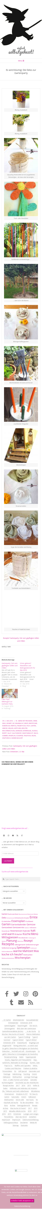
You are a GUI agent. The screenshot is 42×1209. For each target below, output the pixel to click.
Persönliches (8, 1117)
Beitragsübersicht (23, 1105)
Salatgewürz (17, 733)
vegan (33, 736)
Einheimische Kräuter (22, 918)
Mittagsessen (10, 937)
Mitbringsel (27, 731)
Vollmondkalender (7, 951)
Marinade (19, 731)
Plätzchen (20, 941)
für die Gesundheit (26, 1103)
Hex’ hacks (30, 1100)
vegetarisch (6, 738)
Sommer (5, 736)
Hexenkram (6, 931)
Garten (33, 726)
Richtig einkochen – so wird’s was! (25, 1046)
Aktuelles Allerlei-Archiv (17, 1111)
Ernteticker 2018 (26, 1023)
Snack (36, 733)
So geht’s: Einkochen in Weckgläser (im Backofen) (20, 1048)
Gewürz (26, 927)
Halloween (33, 927)
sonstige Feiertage (31, 1077)
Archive (12, 1105)
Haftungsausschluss (11, 1122)
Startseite (24, 1125)
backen (5, 914)
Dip (13, 723)
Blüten (36, 914)
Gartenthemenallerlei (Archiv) (12, 1031)
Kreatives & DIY (22, 1094)
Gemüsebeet (7, 927)
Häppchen (17, 728)
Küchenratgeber (7, 1083)
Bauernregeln (22, 1026)
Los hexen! (8, 861)
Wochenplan (22, 957)
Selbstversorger (32, 944)
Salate (21, 1057)
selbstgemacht (27, 733)
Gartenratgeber (9, 1026)
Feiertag (13, 726)
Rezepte (8, 944)
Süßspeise (19, 736)
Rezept (4, 733)
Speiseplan (12, 736)
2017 (17, 1085)
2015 (29, 1085)
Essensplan (6, 726)
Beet (16, 914)
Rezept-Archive (8, 1085)
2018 (29, 1111)
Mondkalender (23, 938)
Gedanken (32, 1117)
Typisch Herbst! (18, 1040)
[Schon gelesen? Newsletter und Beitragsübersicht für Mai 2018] (29, 674)
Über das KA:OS (21, 1117)
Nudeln (34, 731)
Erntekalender (13, 1023)
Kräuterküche (22, 1043)
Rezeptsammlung (10, 1057)
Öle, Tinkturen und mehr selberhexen (15, 1091)
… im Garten (6, 1020)
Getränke (33, 1080)
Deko (4, 723)
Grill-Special (22, 1071)
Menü (34, 934)
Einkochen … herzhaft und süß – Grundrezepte (19, 1051)
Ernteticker (33, 723)
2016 (23, 1085)
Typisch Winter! (31, 1040)
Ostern (34, 1074)
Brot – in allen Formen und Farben (15, 1080)
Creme (35, 721)
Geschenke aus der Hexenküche (27, 1083)
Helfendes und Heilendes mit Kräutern (23, 1088)
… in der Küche (30, 1031)
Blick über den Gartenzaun (26, 1028)
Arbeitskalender (18, 1020)
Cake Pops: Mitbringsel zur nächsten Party (7, 701)
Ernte (26, 723)
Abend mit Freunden (25, 721)
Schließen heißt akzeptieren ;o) (22, 1201)
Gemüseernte (18, 927)
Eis (15, 1071)
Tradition (27, 736)
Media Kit (33, 1122)
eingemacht (19, 723)
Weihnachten (27, 955)
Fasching (26, 1074)
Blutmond (30, 914)
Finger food (21, 726)
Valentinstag (16, 1074)
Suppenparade (31, 1057)
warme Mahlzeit (17, 738)
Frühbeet (29, 921)
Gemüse (4, 728)
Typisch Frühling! (24, 1037)
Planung (11, 940)
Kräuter (24, 728)
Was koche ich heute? (20, 952)
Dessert (9, 723)
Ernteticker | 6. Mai (17, 752)
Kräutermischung (8, 731)
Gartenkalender (18, 924)
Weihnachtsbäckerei (8, 958)
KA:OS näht (20, 1100)
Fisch (28, 726)
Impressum (6, 1120)
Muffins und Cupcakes (23, 1065)
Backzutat (11, 914)
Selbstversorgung (9, 948)
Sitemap (16, 1125)
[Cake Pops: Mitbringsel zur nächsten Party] (10, 693)
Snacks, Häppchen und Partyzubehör (18, 1060)
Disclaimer (24, 1122)
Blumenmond (23, 914)
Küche (27, 934)
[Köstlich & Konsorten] (21, 1154)
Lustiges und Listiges (30, 1114)
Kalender (26, 931)
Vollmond (33, 948)
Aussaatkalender (32, 1020)
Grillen (10, 728)
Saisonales (15, 1097)
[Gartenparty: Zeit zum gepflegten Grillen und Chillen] (11, 674)
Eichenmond (10, 918)
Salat (9, 733)
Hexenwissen (16, 930)
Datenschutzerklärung (30, 1120)
